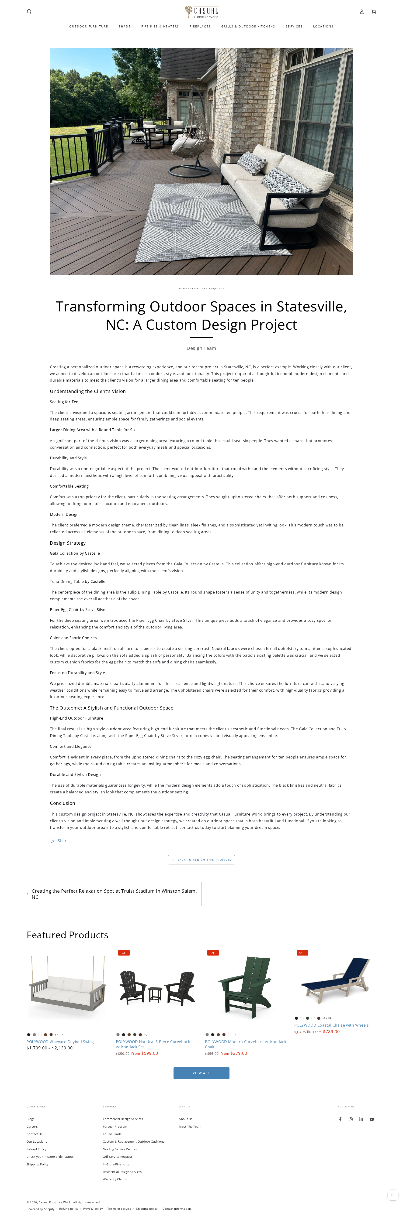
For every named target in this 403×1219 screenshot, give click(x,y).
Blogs (31, 1119)
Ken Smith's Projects (206, 288)
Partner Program (115, 1126)
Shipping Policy (38, 1164)
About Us (185, 1119)
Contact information (177, 1209)
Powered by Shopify (41, 1209)
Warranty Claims (115, 1179)
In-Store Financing (116, 1164)
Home (183, 288)
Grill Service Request (117, 1156)
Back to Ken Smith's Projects (204, 859)
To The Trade (112, 1134)
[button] (29, 12)
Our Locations (37, 1141)
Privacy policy (93, 1209)
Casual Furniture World (55, 1202)
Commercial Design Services (123, 1119)
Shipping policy (147, 1209)
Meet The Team (190, 1126)
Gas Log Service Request (120, 1149)
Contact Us (34, 1134)
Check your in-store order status (50, 1156)
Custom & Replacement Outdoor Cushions (133, 1141)
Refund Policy (36, 1149)
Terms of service (120, 1209)
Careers (32, 1126)
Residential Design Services (122, 1172)
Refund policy (68, 1209)
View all (201, 1073)
